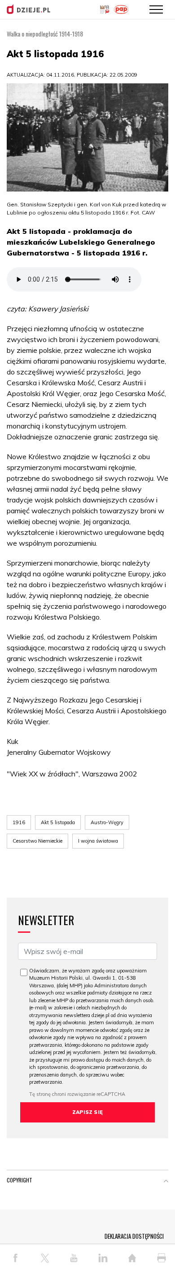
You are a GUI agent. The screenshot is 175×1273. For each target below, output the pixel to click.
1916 (19, 822)
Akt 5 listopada (58, 822)
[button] (166, 1182)
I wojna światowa (98, 841)
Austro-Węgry (107, 822)
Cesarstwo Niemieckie (37, 841)
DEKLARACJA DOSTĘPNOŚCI (134, 1236)
